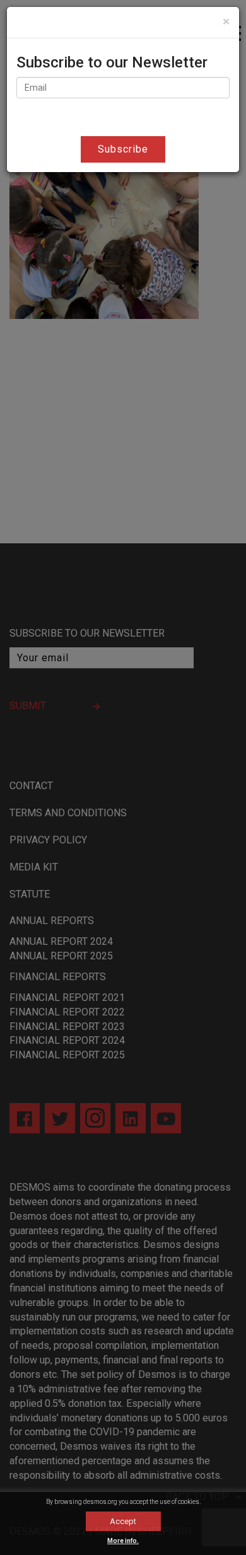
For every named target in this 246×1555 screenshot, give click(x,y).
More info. (123, 1540)
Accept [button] (123, 1521)
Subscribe (123, 149)
